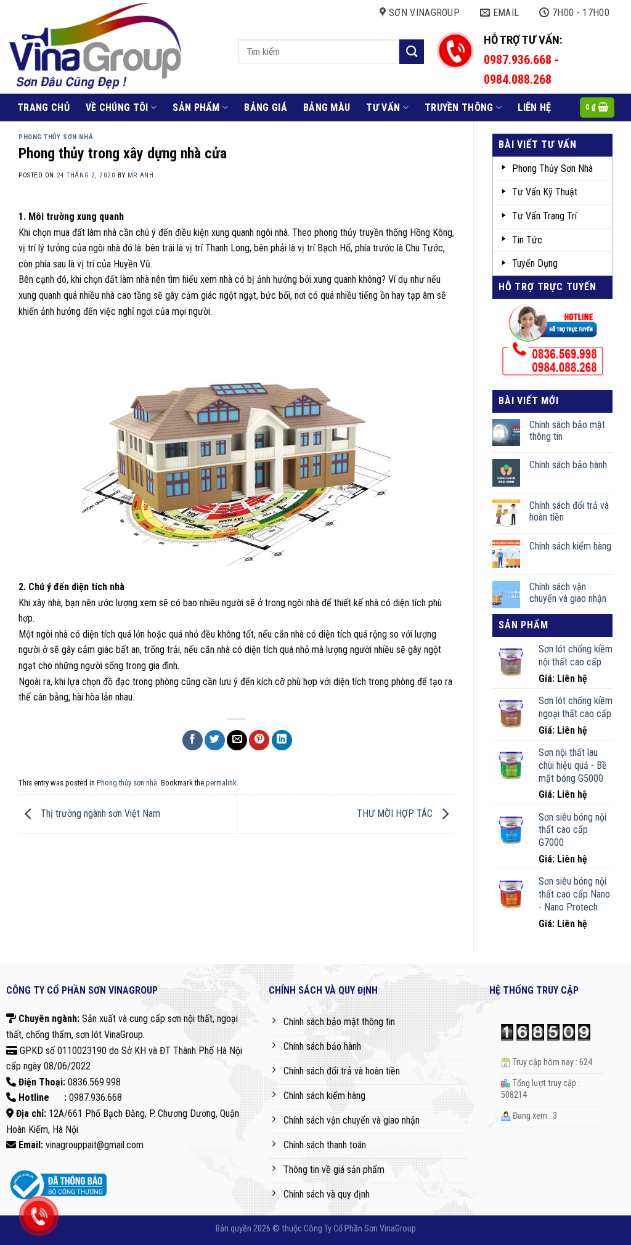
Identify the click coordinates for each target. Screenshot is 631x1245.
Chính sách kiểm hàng (570, 546)
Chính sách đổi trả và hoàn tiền (569, 511)
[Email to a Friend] (237, 740)
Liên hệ (534, 107)
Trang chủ (43, 107)
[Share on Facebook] (192, 740)
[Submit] (411, 51)
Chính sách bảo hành (568, 465)
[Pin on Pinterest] (259, 740)
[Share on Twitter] (215, 740)
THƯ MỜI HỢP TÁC (396, 813)
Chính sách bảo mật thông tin (567, 430)
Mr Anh (140, 175)
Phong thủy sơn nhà (55, 137)
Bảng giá (265, 107)
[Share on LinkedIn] (282, 740)
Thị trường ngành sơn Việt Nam (99, 813)
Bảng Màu (327, 107)
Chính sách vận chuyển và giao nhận (567, 592)
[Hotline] (38, 1216)
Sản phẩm (196, 107)
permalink (221, 782)
